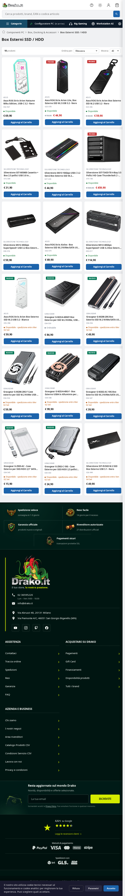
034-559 (48, 323)
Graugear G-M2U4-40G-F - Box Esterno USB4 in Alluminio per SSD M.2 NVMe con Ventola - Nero (60, 393)
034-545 (7, 472)
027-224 (48, 179)
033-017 (89, 251)
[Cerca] (116, 14)
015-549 (7, 179)
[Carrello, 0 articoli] (117, 5)
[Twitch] (36, 628)
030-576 (6, 251)
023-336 (89, 107)
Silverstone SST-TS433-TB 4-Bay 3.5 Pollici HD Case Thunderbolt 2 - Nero (103, 174)
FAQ (7, 694)
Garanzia (10, 686)
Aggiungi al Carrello (21, 122)
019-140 (89, 179)
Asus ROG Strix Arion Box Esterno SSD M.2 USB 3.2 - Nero (103, 102)
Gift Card (71, 661)
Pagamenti (72, 653)
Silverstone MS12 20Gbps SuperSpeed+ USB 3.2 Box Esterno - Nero (20, 246)
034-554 (6, 398)
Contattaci (10, 653)
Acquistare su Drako (81, 642)
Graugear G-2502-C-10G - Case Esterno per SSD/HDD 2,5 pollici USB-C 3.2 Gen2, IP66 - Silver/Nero (62, 468)
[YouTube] (15, 628)
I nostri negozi (13, 728)
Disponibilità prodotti (78, 678)
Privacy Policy (51, 806)
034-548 (48, 398)
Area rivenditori (14, 736)
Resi (7, 678)
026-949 (89, 472)
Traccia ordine (13, 661)
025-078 (48, 106)
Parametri (93, 888)
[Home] (4, 32)
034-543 (48, 473)
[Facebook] (46, 628)
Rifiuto (76, 888)
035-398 (7, 323)
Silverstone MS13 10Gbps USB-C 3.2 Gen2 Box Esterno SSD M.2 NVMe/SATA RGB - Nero (62, 174)
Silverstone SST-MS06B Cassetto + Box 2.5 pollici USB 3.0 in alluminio (21, 174)
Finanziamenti (73, 669)
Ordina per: (67, 50)
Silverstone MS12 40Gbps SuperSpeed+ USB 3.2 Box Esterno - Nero (103, 246)
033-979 (48, 251)
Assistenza (13, 642)
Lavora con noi (13, 761)
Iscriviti (105, 799)
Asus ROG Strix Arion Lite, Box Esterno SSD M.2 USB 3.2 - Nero (61, 102)
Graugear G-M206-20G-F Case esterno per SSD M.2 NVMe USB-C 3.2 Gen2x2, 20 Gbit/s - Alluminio (20, 393)
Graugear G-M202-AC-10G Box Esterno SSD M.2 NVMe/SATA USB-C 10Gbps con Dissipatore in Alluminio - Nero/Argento (103, 393)
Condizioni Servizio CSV (18, 753)
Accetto (111, 888)
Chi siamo (10, 720)
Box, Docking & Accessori (42, 32)
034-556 (89, 323)
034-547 (89, 398)
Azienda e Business (18, 709)
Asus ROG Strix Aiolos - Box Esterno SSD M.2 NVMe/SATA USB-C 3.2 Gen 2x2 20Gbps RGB (62, 246)
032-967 (6, 107)
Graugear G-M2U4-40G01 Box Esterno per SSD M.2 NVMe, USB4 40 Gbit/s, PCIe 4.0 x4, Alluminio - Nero (62, 318)
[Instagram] (26, 628)
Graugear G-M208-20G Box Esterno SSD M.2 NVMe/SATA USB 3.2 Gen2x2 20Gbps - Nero (103, 318)
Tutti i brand (72, 686)
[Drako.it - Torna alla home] (12, 5)
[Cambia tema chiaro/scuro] (100, 5)
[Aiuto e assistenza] (91, 5)
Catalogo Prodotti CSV (17, 745)
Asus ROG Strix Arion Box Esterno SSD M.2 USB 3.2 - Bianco (21, 318)
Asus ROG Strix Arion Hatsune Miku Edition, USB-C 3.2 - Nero (19, 102)
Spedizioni (11, 669)
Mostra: (105, 50)
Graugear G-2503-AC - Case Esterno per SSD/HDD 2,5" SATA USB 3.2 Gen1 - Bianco (20, 468)
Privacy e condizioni (16, 769)
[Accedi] (108, 5)
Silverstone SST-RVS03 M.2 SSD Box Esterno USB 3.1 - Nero (102, 468)
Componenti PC (15, 32)
